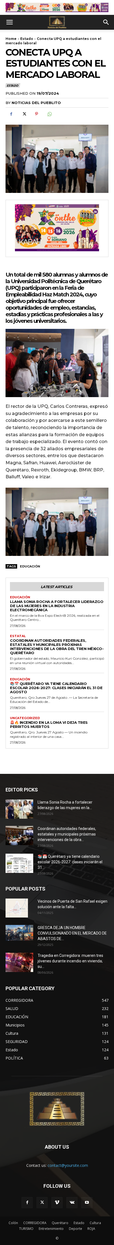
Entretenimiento (51, 1228)
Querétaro (60, 1223)
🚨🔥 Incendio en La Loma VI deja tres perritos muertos (49, 724)
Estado (26, 39)
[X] (23, 113)
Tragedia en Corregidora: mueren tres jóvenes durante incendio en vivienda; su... (70, 961)
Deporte (75, 1228)
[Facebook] (11, 113)
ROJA (91, 1228)
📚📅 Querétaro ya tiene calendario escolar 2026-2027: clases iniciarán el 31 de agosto (56, 687)
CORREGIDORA (34, 1223)
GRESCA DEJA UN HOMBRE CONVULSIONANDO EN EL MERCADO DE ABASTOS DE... (72, 933)
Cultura (95, 1223)
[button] (9, 22)
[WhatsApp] (49, 113)
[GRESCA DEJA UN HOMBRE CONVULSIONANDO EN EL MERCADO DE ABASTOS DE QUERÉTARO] (19, 933)
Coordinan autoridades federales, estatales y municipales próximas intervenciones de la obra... (67, 834)
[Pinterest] (36, 113)
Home (11, 39)
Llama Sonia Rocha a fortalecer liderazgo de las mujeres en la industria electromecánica (56, 605)
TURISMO (26, 1228)
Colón (13, 1223)
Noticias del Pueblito (36, 102)
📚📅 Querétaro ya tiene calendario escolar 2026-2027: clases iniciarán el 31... (70, 862)
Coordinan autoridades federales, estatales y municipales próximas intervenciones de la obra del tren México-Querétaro (56, 646)
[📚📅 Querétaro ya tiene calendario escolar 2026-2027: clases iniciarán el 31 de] (19, 863)
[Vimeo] (57, 1202)
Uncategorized (25, 718)
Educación (30, 566)
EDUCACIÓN (20, 597)
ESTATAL (18, 636)
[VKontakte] (71, 1202)
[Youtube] (86, 1202)
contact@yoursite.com (68, 1165)
